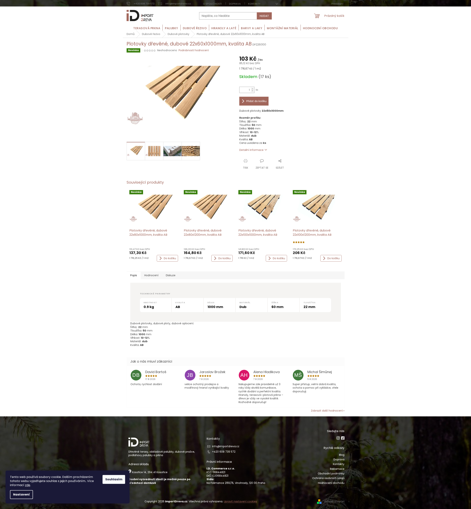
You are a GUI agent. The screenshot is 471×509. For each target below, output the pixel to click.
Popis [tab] (133, 275)
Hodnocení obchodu (331, 483)
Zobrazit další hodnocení (327, 410)
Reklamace (337, 469)
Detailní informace (251, 150)
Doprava (235, 4)
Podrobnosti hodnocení (194, 50)
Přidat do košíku (256, 101)
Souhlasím (113, 479)
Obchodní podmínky (331, 473)
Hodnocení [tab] (151, 275)
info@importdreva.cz (225, 446)
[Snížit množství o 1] (252, 90)
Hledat (264, 16)
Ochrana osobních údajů (328, 478)
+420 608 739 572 (223, 452)
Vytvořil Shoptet (334, 501)
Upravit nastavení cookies (240, 501)
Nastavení (21, 494)
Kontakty (254, 4)
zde (27, 485)
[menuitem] (146, 28)
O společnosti (212, 4)
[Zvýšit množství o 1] (252, 89)
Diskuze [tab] (170, 275)
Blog (341, 455)
